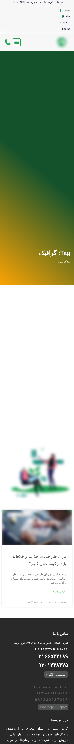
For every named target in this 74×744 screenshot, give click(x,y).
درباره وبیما (59, 720)
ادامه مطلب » (59, 591)
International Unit (50, 687)
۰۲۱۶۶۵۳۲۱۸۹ (52, 656)
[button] (17, 42)
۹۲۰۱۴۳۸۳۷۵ (53, 665)
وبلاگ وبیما (64, 261)
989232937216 (51, 700)
